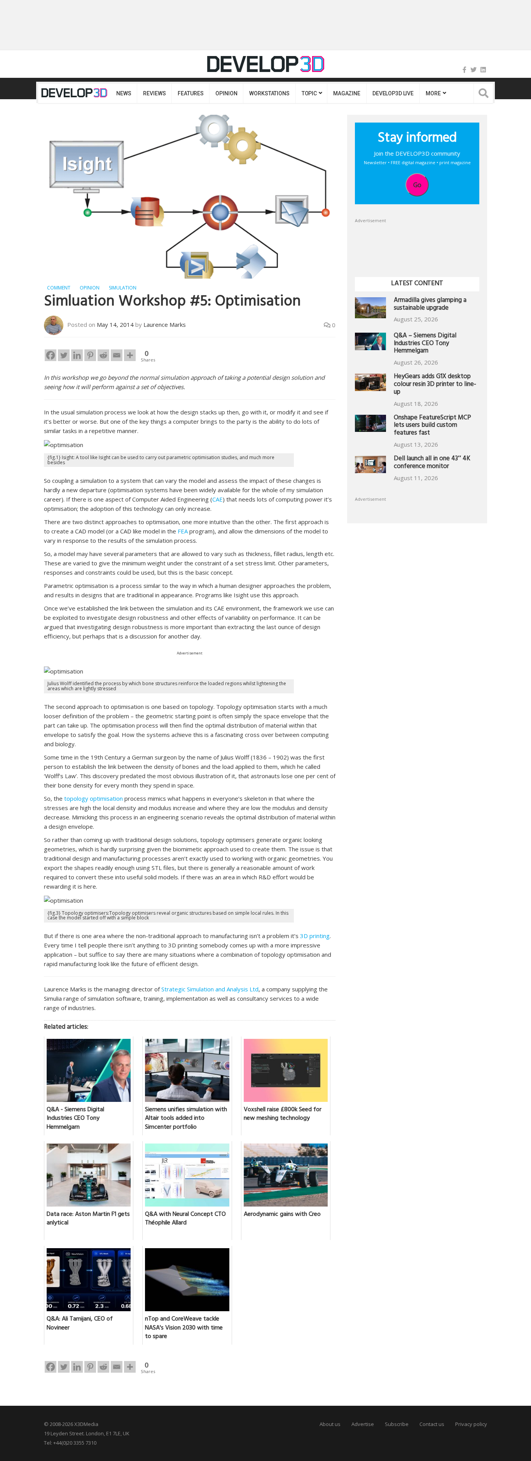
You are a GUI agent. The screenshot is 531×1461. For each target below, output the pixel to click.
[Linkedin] (77, 355)
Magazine (346, 93)
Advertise (362, 1424)
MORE (433, 93)
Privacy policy (471, 1424)
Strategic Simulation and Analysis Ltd (210, 989)
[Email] (116, 355)
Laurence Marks (164, 324)
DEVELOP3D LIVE (393, 93)
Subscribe (397, 1424)
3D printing (315, 936)
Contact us (431, 1424)
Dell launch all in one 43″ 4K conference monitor (432, 463)
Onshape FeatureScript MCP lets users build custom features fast (432, 426)
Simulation (122, 287)
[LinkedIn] (483, 69)
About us (330, 1424)
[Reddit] (103, 355)
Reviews (154, 93)
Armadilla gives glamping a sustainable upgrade (430, 305)
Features (190, 93)
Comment (58, 287)
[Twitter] (473, 69)
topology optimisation (93, 798)
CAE (217, 499)
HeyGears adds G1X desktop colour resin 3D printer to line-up (435, 385)
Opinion (226, 93)
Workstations (269, 93)
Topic (309, 93)
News (123, 93)
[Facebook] (464, 69)
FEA (183, 531)
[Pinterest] (90, 355)
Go (417, 185)
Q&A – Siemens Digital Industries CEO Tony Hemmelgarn (425, 344)
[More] (130, 355)
